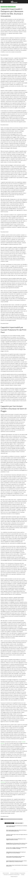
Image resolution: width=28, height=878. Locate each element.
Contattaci (22, 874)
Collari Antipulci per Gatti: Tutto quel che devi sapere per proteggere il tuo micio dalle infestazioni (16, 852)
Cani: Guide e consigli (11, 6)
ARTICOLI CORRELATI (9, 823)
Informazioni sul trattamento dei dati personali (11, 874)
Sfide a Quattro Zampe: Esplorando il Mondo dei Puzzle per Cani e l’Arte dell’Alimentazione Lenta (16, 830)
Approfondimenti (6, 4)
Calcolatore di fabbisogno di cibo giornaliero (17, 873)
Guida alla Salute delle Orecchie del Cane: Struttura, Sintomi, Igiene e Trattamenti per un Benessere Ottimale (16, 861)
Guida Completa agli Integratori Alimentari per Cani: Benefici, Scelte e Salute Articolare (16, 826)
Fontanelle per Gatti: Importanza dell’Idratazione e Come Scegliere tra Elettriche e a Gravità (16, 839)
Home (1, 4)
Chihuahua (3, 782)
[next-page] (14, 869)
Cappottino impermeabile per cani (16, 819)
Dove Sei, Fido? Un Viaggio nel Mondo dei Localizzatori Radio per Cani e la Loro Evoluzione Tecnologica (16, 848)
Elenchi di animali (6, 873)
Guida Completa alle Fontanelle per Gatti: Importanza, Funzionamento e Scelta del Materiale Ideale (15, 857)
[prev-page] (13, 869)
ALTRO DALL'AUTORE (18, 823)
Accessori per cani (7, 819)
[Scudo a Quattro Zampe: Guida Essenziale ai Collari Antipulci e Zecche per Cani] (3, 866)
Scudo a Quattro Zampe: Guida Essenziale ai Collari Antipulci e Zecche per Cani (16, 865)
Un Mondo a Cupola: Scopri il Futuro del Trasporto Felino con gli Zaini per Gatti (16, 835)
